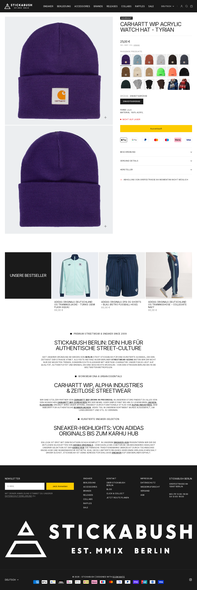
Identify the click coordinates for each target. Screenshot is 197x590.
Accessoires (82, 6)
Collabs (126, 6)
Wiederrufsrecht (150, 487)
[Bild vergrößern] (105, 117)
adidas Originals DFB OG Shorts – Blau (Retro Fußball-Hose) (121, 303)
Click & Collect (115, 493)
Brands (98, 6)
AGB (143, 495)
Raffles (140, 6)
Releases (112, 6)
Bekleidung (64, 6)
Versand (136, 45)
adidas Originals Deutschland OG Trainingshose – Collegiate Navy (167, 304)
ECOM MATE (119, 577)
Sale (151, 6)
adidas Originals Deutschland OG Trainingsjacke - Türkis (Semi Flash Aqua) (74, 304)
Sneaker (48, 6)
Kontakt (111, 478)
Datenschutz (148, 482)
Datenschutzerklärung (18, 496)
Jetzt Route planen (118, 497)
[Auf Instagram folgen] (190, 579)
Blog (109, 489)
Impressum (146, 478)
